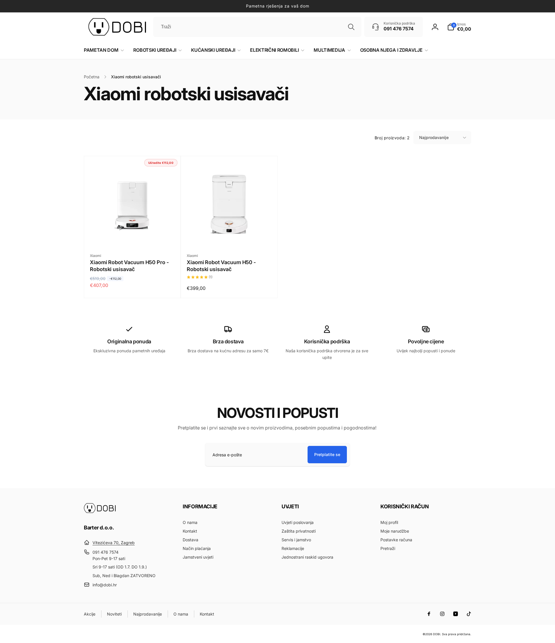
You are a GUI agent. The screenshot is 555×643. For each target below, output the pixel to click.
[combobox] (257, 27)
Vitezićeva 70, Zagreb (113, 542)
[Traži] (351, 27)
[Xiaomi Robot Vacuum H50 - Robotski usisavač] (229, 235)
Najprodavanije (434, 137)
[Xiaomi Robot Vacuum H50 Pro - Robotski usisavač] (132, 235)
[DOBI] (100, 511)
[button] (459, 27)
